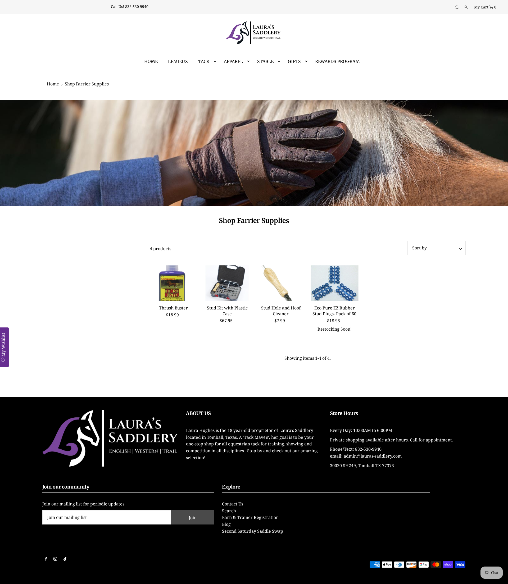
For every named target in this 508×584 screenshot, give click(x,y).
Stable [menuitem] (265, 61)
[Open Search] (457, 6)
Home (53, 84)
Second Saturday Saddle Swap (252, 531)
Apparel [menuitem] (233, 61)
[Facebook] (46, 559)
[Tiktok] (65, 559)
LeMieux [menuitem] (178, 61)
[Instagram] (55, 559)
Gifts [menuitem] (294, 61)
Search (229, 511)
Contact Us (232, 504)
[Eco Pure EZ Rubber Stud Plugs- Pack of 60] (335, 283)
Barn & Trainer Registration (250, 517)
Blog (226, 524)
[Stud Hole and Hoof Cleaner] (281, 283)
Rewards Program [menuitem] (337, 61)
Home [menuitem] (151, 61)
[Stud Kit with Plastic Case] (227, 283)
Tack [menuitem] (204, 61)
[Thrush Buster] (174, 283)
